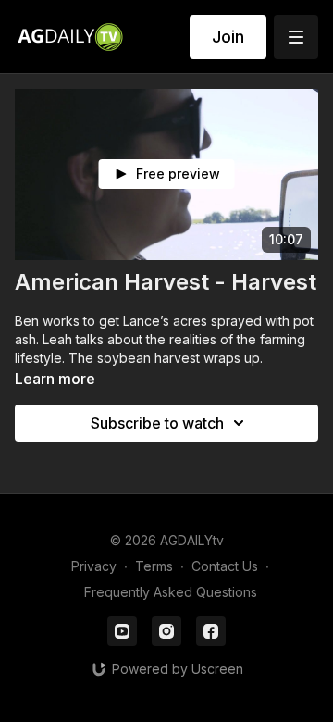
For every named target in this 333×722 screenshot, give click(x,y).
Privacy (94, 566)
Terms (154, 566)
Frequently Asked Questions (170, 592)
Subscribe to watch (157, 423)
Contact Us (224, 566)
